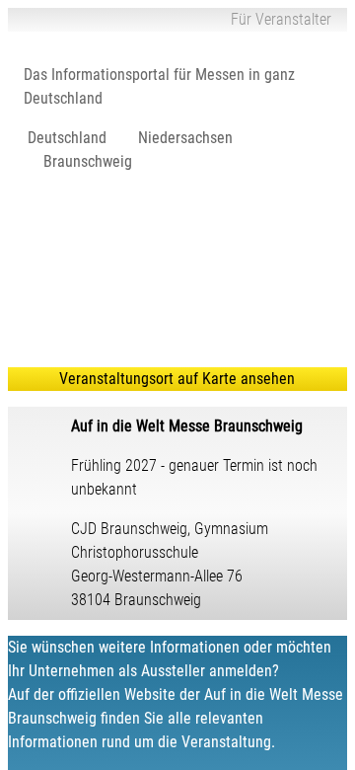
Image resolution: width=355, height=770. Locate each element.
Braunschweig (87, 161)
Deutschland (67, 137)
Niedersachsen (185, 137)
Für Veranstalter (281, 19)
